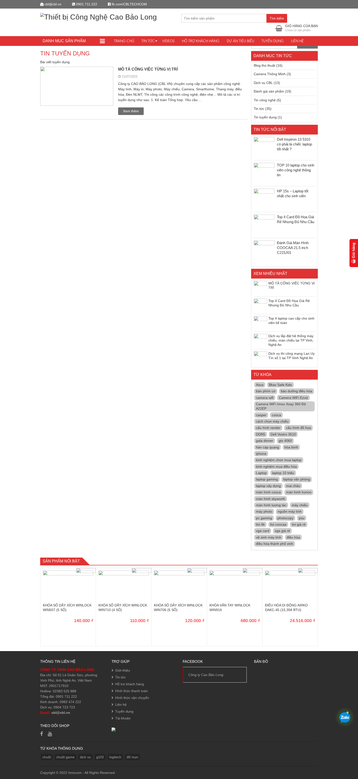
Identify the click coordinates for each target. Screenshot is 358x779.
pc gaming (264, 518)
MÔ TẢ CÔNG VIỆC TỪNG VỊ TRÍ (148, 69)
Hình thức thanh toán (131, 691)
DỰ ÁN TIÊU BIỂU (240, 41)
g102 (100, 757)
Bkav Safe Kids (280, 385)
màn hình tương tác (271, 505)
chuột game (65, 757)
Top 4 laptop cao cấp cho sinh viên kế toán (291, 320)
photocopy (285, 518)
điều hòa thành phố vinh (274, 544)
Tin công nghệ (265, 100)
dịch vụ (85, 757)
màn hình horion (298, 492)
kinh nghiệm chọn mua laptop (278, 460)
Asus (260, 385)
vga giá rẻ (282, 531)
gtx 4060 (285, 441)
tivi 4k (260, 524)
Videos (168, 41)
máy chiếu (300, 505)
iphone (261, 454)
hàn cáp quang (267, 447)
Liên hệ (297, 41)
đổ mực (132, 757)
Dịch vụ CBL (263, 83)
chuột (46, 757)
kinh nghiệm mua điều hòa (276, 466)
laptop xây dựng (268, 486)
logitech (115, 757)
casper (261, 415)
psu (301, 518)
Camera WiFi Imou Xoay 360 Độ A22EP (281, 406)
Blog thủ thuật (264, 65)
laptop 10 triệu (283, 473)
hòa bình (291, 447)
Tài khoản (123, 718)
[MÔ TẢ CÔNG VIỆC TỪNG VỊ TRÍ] (76, 91)
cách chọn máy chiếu (272, 421)
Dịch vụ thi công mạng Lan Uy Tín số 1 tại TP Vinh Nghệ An (291, 356)
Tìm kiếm (277, 18)
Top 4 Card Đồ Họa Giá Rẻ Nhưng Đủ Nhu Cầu (289, 303)
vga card (262, 531)
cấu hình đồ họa (298, 428)
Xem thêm (131, 111)
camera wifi (264, 398)
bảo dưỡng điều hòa (296, 391)
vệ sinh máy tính (268, 537)
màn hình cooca (268, 492)
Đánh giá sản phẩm (269, 91)
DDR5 (260, 434)
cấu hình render (268, 428)
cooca (276, 415)
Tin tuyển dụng (265, 117)
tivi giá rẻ (299, 524)
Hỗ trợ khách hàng (200, 41)
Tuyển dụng (273, 41)
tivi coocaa (278, 524)
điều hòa (293, 537)
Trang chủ (124, 41)
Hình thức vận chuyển (132, 698)
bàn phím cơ (265, 391)
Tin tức (148, 41)
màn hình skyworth (270, 499)
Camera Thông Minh (270, 74)
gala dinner (264, 441)
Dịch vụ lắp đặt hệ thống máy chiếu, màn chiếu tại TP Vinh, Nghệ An (290, 340)
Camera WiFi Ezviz (293, 398)
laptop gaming (267, 479)
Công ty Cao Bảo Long (205, 675)
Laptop (261, 473)
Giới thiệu (122, 670)
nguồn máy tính (290, 511)
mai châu (293, 486)
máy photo (264, 511)
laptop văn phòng (296, 479)
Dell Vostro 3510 (283, 434)
